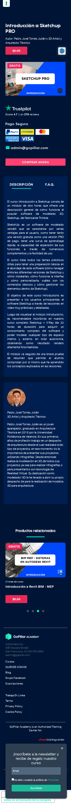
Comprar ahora (35, 162)
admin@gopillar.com (26, 148)
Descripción (21, 184)
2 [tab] (33, 611)
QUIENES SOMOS (16, 667)
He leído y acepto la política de (36, 780)
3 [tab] (38, 611)
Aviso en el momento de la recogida (27, 799)
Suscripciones (14, 683)
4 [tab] (43, 611)
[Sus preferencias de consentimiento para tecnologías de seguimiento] (6, 3)
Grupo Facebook (15, 678)
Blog (8, 672)
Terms (9, 700)
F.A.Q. (49, 184)
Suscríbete (36, 788)
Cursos (9, 661)
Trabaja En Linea (15, 695)
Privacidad (53, 780)
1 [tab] (28, 611)
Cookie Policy (13, 712)
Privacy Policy (14, 706)
